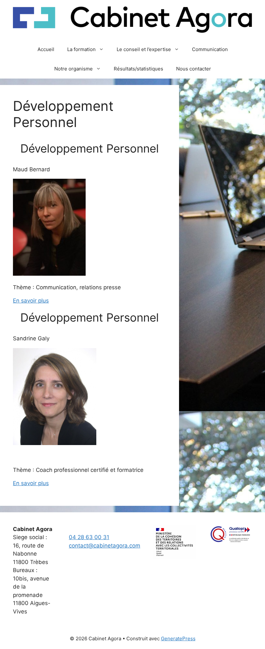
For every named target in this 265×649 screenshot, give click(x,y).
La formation (81, 49)
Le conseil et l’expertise (144, 49)
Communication (210, 49)
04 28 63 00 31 (89, 537)
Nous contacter (193, 69)
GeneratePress (178, 638)
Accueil (45, 49)
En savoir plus (31, 300)
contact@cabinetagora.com (104, 545)
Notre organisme (73, 69)
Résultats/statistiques (138, 69)
